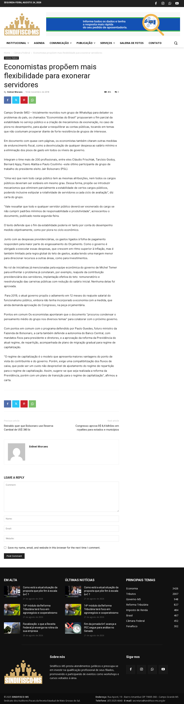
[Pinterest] (24, 100)
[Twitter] (15, 100)
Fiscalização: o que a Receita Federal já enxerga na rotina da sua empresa (40, 627)
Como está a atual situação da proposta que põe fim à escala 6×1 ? (40, 591)
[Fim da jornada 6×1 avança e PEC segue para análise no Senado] (73, 628)
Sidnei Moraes (14, 91)
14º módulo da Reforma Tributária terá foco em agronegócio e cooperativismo (40, 609)
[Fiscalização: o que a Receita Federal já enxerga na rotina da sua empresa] (12, 628)
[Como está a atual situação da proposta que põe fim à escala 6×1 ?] (12, 591)
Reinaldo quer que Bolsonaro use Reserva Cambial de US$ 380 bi (28, 427)
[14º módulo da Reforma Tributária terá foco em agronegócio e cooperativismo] (12, 609)
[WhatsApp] (170, 4)
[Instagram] (163, 4)
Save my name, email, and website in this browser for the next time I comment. (54, 547)
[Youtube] (177, 4)
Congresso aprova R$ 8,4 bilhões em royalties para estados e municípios (97, 427)
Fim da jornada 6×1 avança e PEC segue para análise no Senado (100, 627)
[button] (175, 43)
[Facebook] (156, 4)
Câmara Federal (22, 52)
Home (7, 52)
